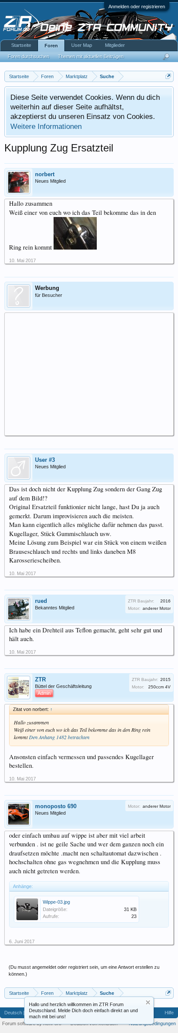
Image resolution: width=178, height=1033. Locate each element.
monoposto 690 (55, 806)
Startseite (21, 45)
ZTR (40, 679)
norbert (44, 174)
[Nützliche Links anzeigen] (168, 76)
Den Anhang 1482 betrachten (59, 737)
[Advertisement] (89, 373)
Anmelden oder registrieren (136, 6)
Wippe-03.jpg (56, 902)
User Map (81, 45)
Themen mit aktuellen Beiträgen (91, 56)
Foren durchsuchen (28, 56)
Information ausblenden (148, 1002)
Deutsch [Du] (18, 1012)
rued (41, 601)
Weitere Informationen (46, 126)
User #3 (45, 460)
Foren (51, 45)
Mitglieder (115, 45)
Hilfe (169, 1012)
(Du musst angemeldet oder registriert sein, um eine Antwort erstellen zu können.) (84, 970)
